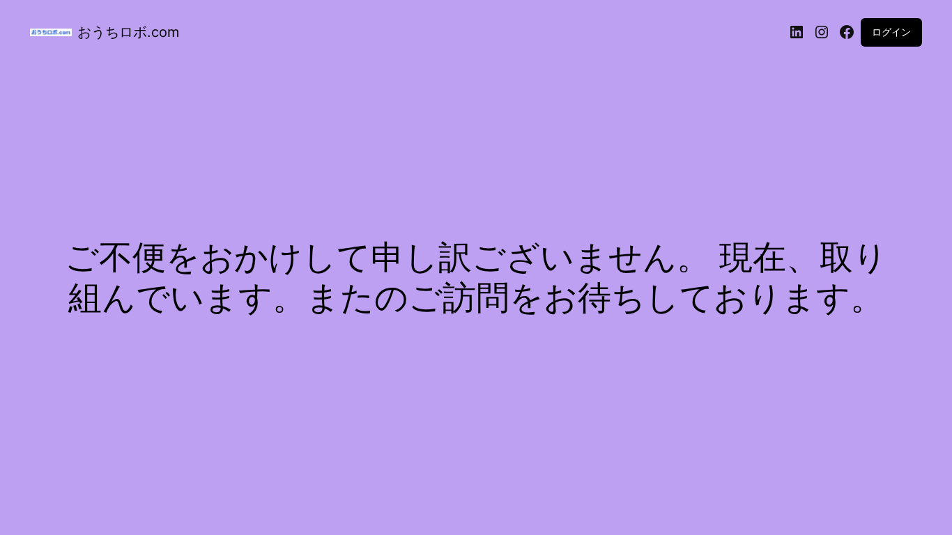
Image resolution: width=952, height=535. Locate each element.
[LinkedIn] (796, 32)
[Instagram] (821, 32)
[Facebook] (846, 32)
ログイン (891, 32)
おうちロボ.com (128, 32)
